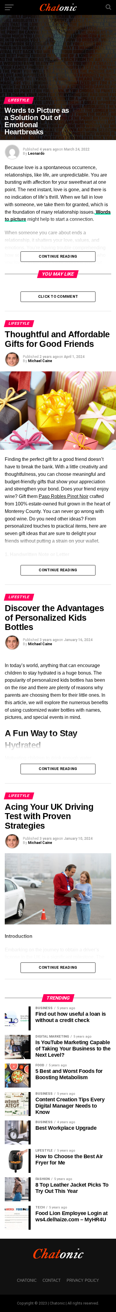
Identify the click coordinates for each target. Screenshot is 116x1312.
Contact (52, 1280)
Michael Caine (40, 361)
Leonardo (36, 153)
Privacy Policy (83, 1280)
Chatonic (27, 1280)
